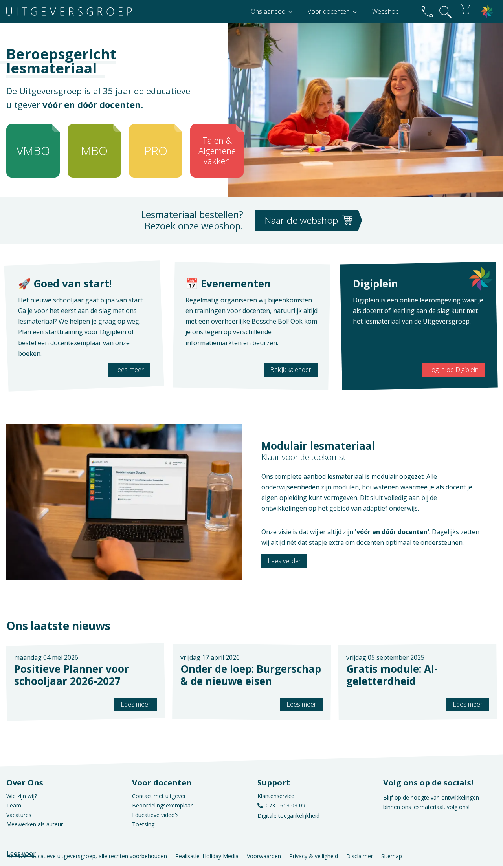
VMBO (33, 151)
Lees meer (129, 369)
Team (13, 805)
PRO (155, 151)
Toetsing (143, 824)
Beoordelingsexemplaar (162, 805)
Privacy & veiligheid (313, 856)
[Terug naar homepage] (69, 11)
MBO (94, 151)
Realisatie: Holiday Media (207, 856)
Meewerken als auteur (34, 824)
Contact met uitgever (159, 796)
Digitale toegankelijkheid (288, 815)
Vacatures (18, 814)
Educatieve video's (155, 814)
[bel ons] (427, 11)
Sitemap (391, 856)
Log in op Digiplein (453, 369)
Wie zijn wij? (21, 796)
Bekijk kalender (290, 369)
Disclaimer (359, 856)
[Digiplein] (487, 11)
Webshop (385, 11)
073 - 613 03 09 (285, 805)
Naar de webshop (302, 220)
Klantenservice (275, 796)
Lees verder (284, 561)
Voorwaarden (264, 856)
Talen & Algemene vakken (217, 151)
